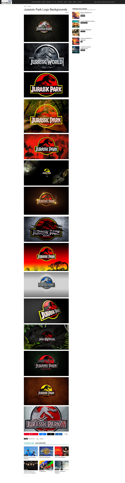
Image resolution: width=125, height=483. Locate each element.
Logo (37, 438)
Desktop (83, 15)
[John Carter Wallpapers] (62, 451)
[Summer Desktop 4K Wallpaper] (75, 41)
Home (25, 6)
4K (81, 41)
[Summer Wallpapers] (75, 32)
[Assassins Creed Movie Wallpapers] (62, 465)
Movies (41, 438)
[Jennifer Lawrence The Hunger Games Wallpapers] (31, 465)
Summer (83, 31)
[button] (104, 2)
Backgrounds (84, 22)
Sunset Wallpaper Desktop (88, 21)
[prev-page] (25, 476)
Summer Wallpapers (86, 29)
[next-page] (27, 476)
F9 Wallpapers (42, 471)
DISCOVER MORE (40, 443)
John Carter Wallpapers (60, 457)
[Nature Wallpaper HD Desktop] (75, 15)
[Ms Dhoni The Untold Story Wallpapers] (31, 451)
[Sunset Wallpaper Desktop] (75, 24)
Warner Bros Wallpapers (44, 457)
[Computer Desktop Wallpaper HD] (75, 49)
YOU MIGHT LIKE (29, 443)
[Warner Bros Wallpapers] (46, 451)
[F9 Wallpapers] (46, 465)
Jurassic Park (32, 438)
